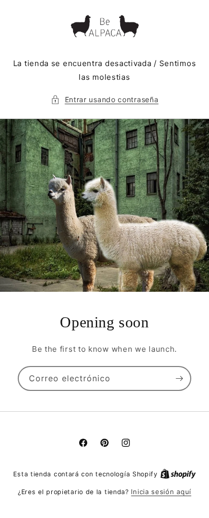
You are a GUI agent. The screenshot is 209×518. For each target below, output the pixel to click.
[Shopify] (178, 474)
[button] (105, 99)
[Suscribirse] (179, 378)
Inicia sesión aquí (161, 491)
